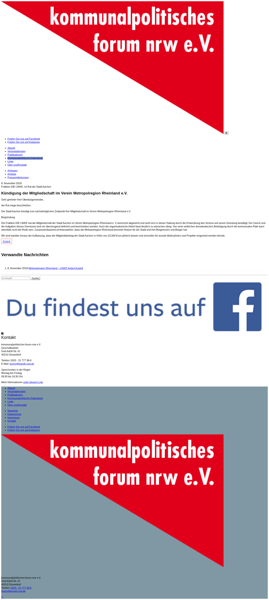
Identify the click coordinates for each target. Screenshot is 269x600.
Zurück (6, 241)
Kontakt (11, 421)
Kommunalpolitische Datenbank (25, 158)
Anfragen (12, 170)
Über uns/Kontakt (17, 165)
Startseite (12, 410)
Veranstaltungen (16, 151)
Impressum (13, 417)
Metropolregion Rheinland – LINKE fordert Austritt (55, 268)
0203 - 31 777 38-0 (21, 588)
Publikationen (15, 154)
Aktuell (11, 148)
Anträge (11, 174)
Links (10, 161)
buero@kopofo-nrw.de (22, 364)
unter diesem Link (33, 382)
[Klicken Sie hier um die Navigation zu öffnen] (226, 133)
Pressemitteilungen (18, 177)
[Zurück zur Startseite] (112, 133)
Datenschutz (14, 414)
